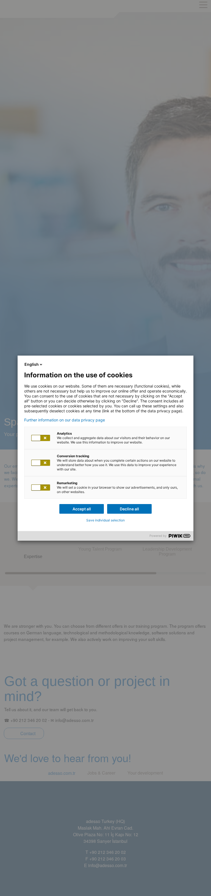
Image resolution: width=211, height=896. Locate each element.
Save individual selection (105, 520)
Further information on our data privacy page (64, 420)
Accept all (82, 509)
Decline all (129, 509)
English (31, 364)
